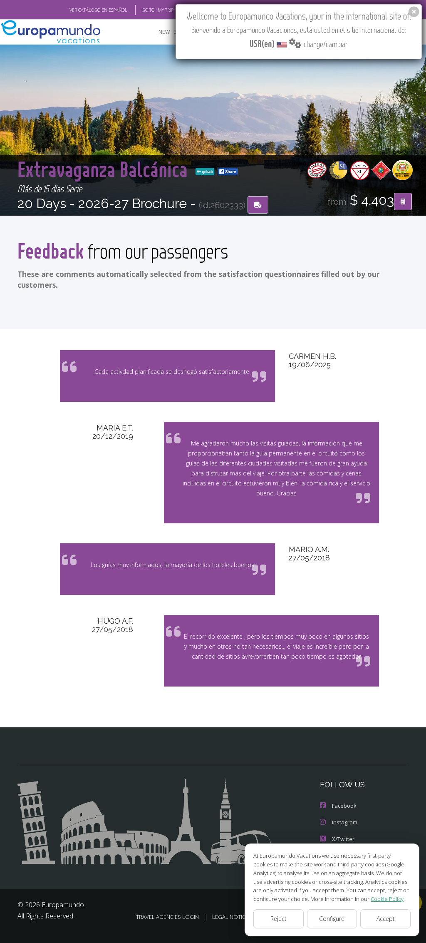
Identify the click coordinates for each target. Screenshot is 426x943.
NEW (164, 31)
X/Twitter (343, 839)
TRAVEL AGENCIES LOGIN (167, 917)
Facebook (344, 805)
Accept (385, 919)
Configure (331, 919)
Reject (278, 919)
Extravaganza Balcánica (104, 168)
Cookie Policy (387, 899)
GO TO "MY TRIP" (159, 10)
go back (207, 171)
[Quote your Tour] (403, 201)
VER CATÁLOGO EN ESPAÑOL (98, 10)
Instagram (344, 822)
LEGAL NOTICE (230, 917)
